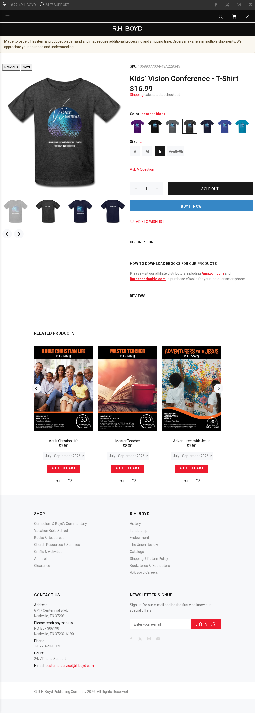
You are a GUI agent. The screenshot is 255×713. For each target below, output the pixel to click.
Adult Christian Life (64, 441)
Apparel (40, 559)
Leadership (138, 531)
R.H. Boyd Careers (144, 572)
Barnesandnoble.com (148, 279)
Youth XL (176, 151)
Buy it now (191, 206)
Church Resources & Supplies (57, 545)
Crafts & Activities (48, 552)
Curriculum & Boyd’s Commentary (60, 524)
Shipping (137, 95)
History (135, 524)
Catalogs (137, 552)
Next (26, 67)
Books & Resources (49, 538)
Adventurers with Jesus (191, 441)
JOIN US (206, 624)
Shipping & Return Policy (149, 559)
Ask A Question (142, 169)
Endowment (139, 538)
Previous (11, 67)
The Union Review (144, 545)
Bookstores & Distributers (150, 566)
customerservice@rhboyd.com (70, 666)
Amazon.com (213, 273)
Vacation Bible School (51, 531)
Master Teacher (127, 441)
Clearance (42, 566)
